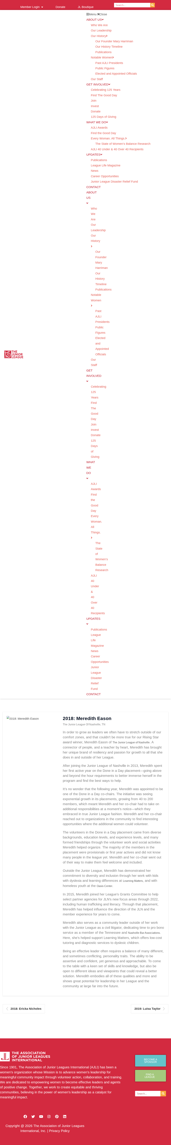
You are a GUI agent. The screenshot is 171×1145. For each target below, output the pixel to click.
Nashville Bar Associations (144, 932)
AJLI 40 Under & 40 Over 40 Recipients (117, 149)
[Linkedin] (64, 1116)
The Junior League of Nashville (131, 742)
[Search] (152, 5)
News (94, 170)
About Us (94, 19)
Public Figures (104, 68)
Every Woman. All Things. (108, 138)
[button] (127, 14)
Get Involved (97, 84)
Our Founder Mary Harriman (114, 41)
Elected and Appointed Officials (116, 73)
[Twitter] (33, 1116)
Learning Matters (133, 880)
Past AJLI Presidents (109, 63)
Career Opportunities (105, 176)
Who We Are (99, 25)
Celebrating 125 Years (105, 89)
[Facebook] (25, 1116)
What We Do (96, 122)
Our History (98, 36)
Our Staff (97, 79)
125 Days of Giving (103, 116)
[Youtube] (41, 1116)
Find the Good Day (103, 133)
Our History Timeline (109, 46)
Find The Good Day (104, 95)
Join (93, 100)
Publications (103, 52)
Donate (60, 7)
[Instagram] (48, 1116)
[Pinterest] (56, 1116)
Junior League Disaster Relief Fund (114, 181)
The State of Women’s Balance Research (122, 143)
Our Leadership (101, 30)
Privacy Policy (59, 1131)
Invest (95, 106)
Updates (93, 154)
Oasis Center (104, 886)
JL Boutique (86, 7)
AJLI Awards (99, 127)
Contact (93, 187)
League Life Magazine (105, 165)
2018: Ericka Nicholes (26, 1008)
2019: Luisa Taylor (147, 1008)
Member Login (30, 7)
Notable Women (101, 57)
